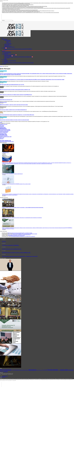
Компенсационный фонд (4, 131)
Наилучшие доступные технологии (10, 60)
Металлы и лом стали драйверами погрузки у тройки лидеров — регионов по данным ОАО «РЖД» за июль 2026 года (21, 11)
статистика (70, 370)
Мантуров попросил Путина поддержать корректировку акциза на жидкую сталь (15, 89)
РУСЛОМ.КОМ (51, 370)
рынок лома (64, 370)
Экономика (2, 87)
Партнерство (5, 61)
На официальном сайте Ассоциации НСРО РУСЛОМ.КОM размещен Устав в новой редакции (16, 183)
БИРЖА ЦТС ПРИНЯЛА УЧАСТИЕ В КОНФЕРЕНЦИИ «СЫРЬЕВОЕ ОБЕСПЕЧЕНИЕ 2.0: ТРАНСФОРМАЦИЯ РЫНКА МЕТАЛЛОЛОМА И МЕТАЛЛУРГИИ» (24, 6)
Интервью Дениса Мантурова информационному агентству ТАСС (12, 84)
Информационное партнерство (9, 47)
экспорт (6, 371)
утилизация (2, 371)
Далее (1, 122)
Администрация (2, 127)
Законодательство (3, 107)
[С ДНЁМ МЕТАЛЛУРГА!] (8, 151)
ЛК (2, 38)
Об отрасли (2, 125)
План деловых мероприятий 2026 (10, 54)
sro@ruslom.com (5, 376)
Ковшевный (17, 370)
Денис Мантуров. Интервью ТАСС (6, 99)
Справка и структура (3, 124)
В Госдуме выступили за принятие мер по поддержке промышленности (13, 109)
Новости (1, 112)
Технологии (4, 59)
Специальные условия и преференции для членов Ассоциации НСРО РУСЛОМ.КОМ (18, 48)
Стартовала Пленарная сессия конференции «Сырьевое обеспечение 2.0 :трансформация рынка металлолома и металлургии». (22, 7)
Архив (5, 58)
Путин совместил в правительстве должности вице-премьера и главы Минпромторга (16, 94)
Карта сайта (2, 137)
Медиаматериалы (7, 40)
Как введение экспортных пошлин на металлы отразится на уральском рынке (14, 119)
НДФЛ (45, 370)
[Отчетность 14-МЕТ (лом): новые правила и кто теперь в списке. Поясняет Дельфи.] (10, 294)
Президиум (2, 126)
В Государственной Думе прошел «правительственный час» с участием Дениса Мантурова (17, 114)
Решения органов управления (5, 130)
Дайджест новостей (7, 44)
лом (56, 370)
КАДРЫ (3, 50)
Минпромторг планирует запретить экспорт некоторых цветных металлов (14, 104)
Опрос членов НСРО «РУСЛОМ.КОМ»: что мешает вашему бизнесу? (12, 173)
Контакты (4, 63)
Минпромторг (33, 370)
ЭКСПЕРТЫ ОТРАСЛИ (8, 55)
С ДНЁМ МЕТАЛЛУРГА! (5, 152)
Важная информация (3, 102)
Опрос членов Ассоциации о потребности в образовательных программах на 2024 (18, 56)
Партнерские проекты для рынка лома (7, 141)
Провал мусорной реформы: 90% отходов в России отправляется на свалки (25, 233)
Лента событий (6, 57)
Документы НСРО (3, 133)
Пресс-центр (4, 39)
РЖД (46, 370)
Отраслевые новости (7, 46)
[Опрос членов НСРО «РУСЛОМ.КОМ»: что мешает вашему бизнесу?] (8, 172)
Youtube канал (9, 43)
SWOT (5, 49)
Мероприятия (5, 53)
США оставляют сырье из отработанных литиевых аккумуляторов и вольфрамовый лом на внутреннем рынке (20, 9)
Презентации (9, 41)
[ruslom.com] (15, 29)
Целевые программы (3, 135)
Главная (1, 66)
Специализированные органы (5, 129)
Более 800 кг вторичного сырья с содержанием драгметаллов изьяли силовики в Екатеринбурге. (18, 4)
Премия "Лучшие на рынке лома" (6, 136)
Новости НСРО (6, 45)
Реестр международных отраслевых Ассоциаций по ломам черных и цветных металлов (19, 62)
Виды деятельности (7, 52)
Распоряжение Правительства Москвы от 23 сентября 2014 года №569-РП (23, 236)
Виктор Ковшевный (5, 370)
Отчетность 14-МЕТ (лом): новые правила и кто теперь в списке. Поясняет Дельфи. (15, 5)
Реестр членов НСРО (6, 51)
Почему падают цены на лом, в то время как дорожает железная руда (19, 234)
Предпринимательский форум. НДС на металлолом (16, 235)
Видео (8, 42)
